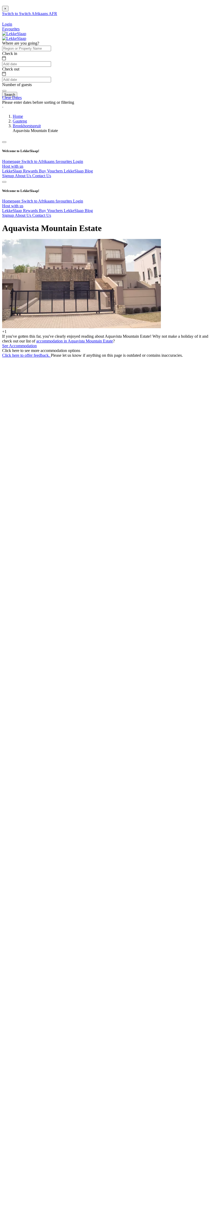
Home (18, 116)
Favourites (11, 29)
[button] (108, 107)
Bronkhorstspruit (27, 126)
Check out (10, 69)
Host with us (12, 166)
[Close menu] (4, 142)
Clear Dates (12, 97)
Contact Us (41, 175)
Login (78, 161)
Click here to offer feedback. (26, 355)
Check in (9, 53)
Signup (8, 175)
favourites (64, 161)
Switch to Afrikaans (38, 161)
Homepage (11, 161)
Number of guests (17, 84)
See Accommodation (19, 346)
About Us (23, 175)
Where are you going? (20, 43)
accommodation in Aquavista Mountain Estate (74, 341)
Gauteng (20, 121)
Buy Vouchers (51, 171)
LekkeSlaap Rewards (20, 171)
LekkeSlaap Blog (78, 171)
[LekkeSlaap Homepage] (14, 33)
